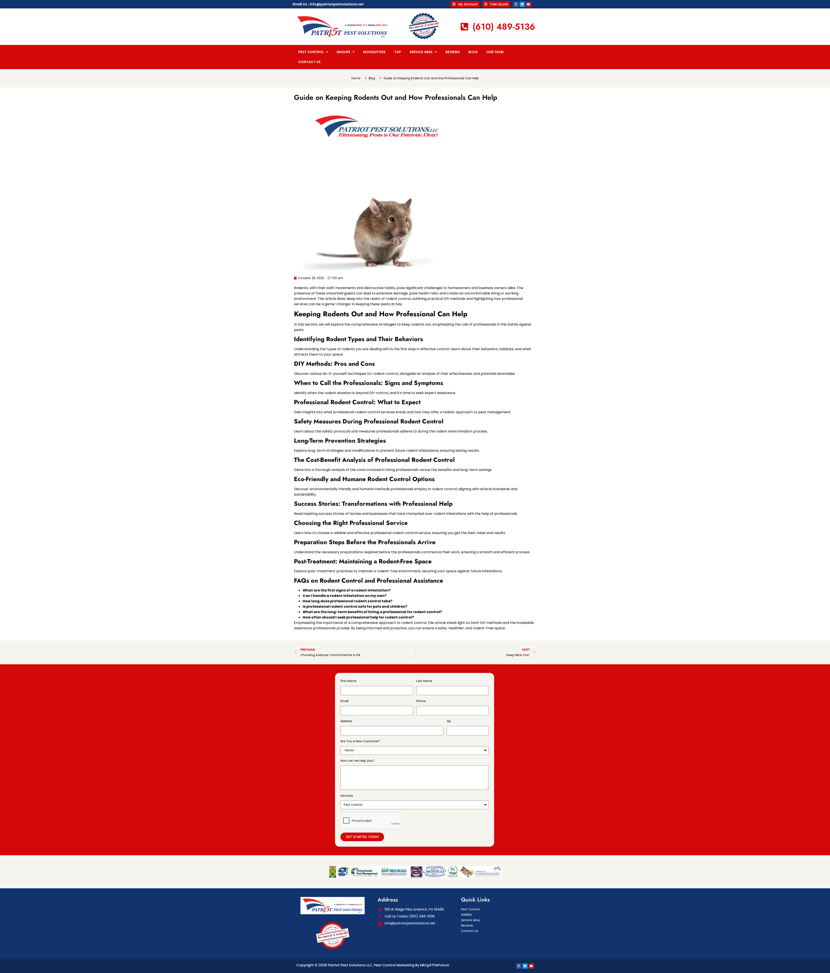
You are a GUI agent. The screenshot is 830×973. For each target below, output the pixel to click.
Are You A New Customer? (360, 741)
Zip (449, 721)
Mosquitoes (374, 52)
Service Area (421, 52)
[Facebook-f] (516, 4)
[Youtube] (528, 4)
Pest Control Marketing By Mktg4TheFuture (411, 965)
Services (346, 795)
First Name (348, 681)
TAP (397, 52)
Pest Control (311, 52)
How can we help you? (357, 760)
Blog (473, 52)
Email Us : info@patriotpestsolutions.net (328, 4)
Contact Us (309, 62)
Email (344, 701)
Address (346, 721)
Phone (421, 701)
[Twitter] (522, 4)
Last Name (424, 681)
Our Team (494, 52)
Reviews (452, 52)
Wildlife (343, 52)
